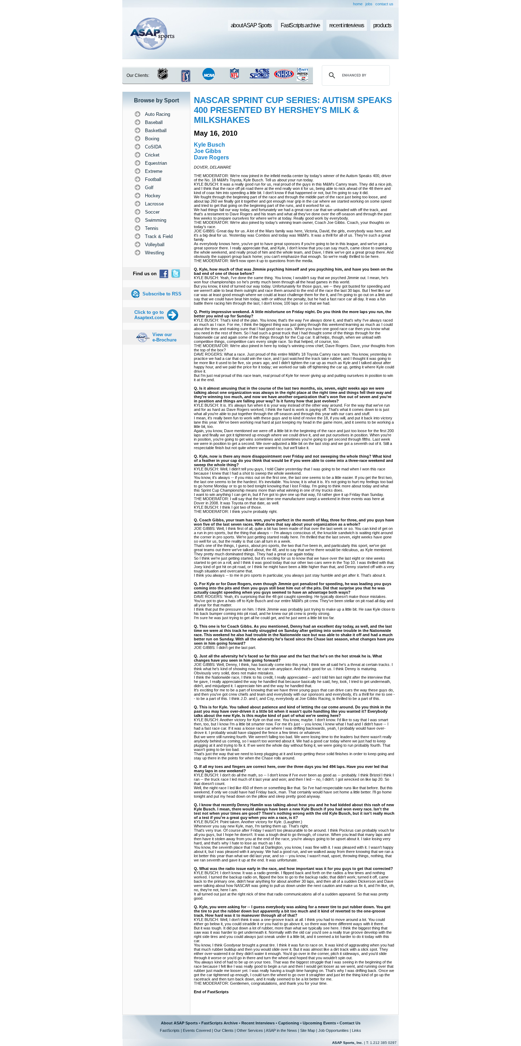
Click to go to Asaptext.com (149, 315)
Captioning (288, 1023)
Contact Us (350, 1023)
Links (356, 1030)
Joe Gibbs (207, 151)
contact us (384, 4)
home (358, 4)
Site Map (307, 1030)
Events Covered (197, 1030)
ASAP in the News (281, 1030)
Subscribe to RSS (161, 293)
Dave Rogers (211, 157)
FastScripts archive (300, 25)
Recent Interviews (258, 1023)
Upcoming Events (319, 1023)
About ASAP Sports (179, 1023)
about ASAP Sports (251, 25)
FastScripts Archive (219, 1023)
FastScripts (170, 1030)
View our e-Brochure (164, 337)
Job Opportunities (333, 1030)
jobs (368, 4)
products (382, 25)
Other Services (250, 1030)
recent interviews (346, 25)
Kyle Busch (209, 145)
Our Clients (224, 1030)
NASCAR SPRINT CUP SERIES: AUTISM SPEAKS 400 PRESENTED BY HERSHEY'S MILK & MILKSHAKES (293, 110)
